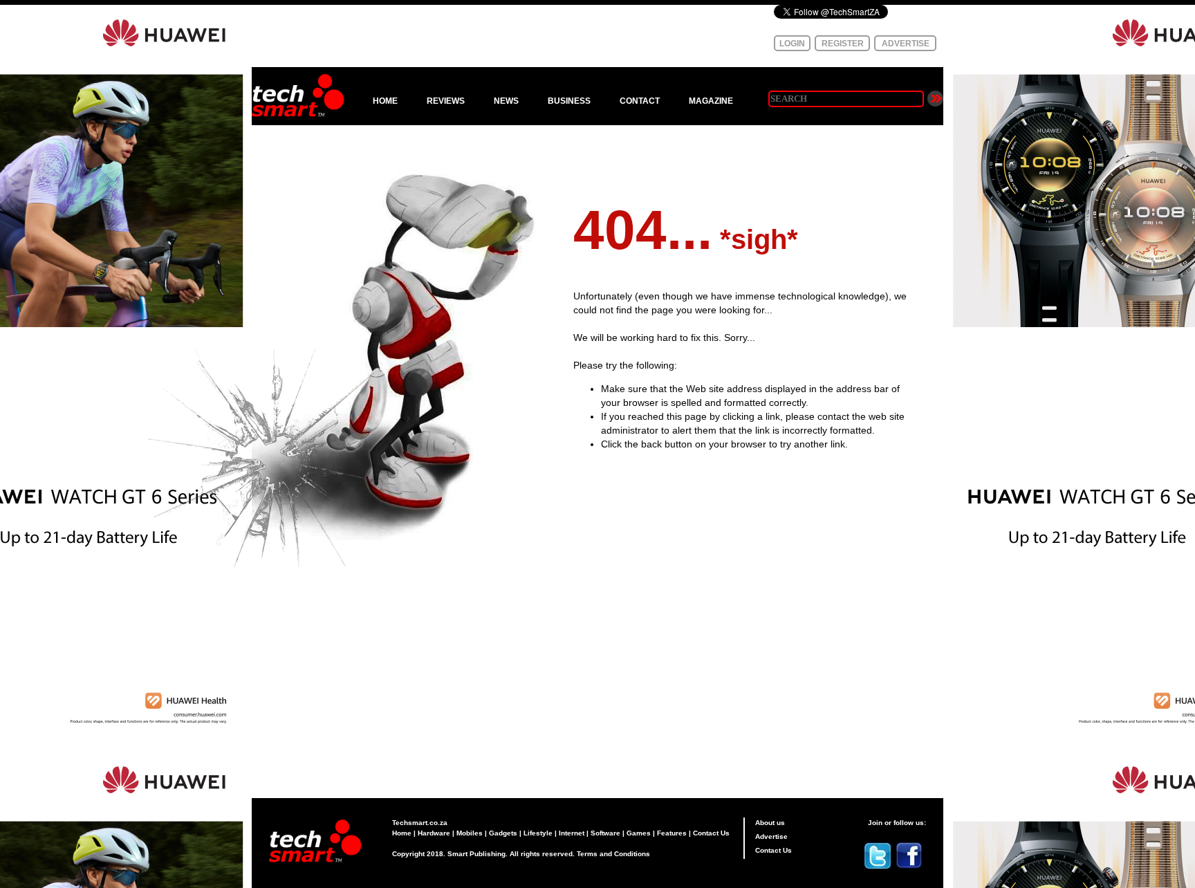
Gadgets (503, 833)
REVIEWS (446, 101)
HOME (385, 101)
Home (401, 833)
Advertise (771, 836)
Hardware (434, 833)
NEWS (506, 101)
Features (672, 833)
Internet (571, 833)
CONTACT (640, 101)
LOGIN (792, 43)
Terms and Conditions (613, 854)
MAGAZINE (711, 101)
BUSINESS (569, 101)
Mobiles (469, 833)
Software (605, 833)
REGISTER (843, 43)
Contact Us (711, 833)
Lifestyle (538, 833)
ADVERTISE (905, 43)
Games (639, 833)
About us (770, 822)
